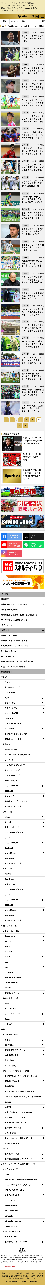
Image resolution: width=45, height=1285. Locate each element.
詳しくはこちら (23, 11)
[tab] (24, 21)
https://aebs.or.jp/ (8, 1266)
